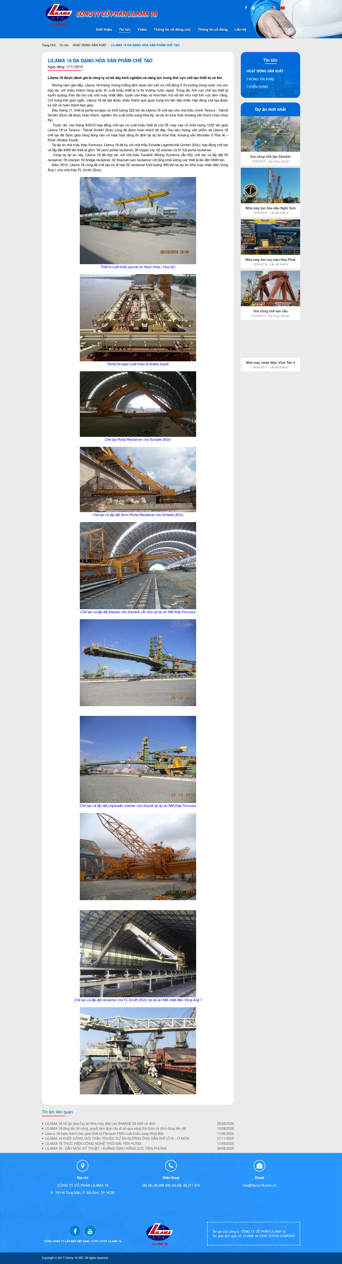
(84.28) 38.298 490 (156, 1185)
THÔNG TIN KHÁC (261, 79)
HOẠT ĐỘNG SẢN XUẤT (90, 45)
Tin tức (125, 29)
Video (142, 29)
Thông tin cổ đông (213, 29)
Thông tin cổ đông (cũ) (172, 29)
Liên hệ (240, 29)
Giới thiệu (104, 29)
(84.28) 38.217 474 (185, 1185)
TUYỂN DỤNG (257, 86)
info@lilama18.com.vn (259, 1185)
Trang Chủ (49, 45)
